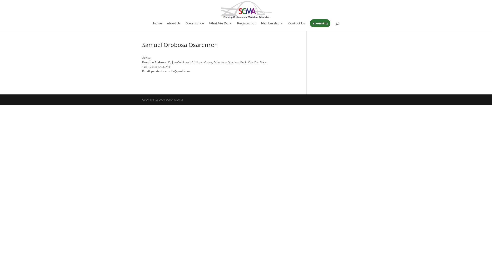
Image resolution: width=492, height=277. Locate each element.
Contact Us (296, 23)
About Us (173, 23)
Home (157, 23)
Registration (246, 23)
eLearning (320, 23)
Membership (270, 23)
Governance (194, 23)
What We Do (218, 23)
